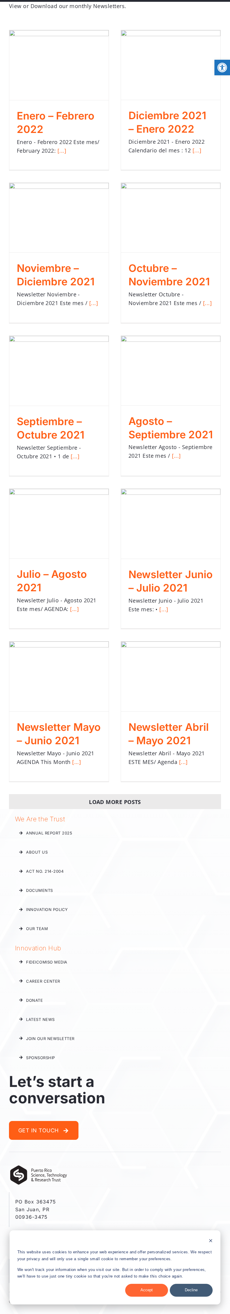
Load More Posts (115, 801)
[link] (222, 67)
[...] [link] (62, 150)
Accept (146, 1290)
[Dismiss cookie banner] (211, 1241)
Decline (191, 1290)
